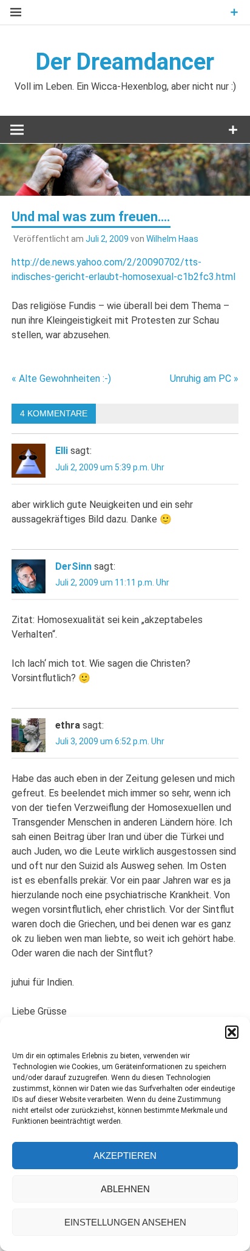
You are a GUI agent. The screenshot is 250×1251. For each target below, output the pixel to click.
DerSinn (73, 566)
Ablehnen (125, 1189)
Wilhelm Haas (172, 239)
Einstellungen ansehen (125, 1222)
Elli (61, 450)
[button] (232, 1032)
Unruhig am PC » (204, 378)
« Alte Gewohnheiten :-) (61, 378)
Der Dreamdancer (125, 61)
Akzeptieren (125, 1155)
